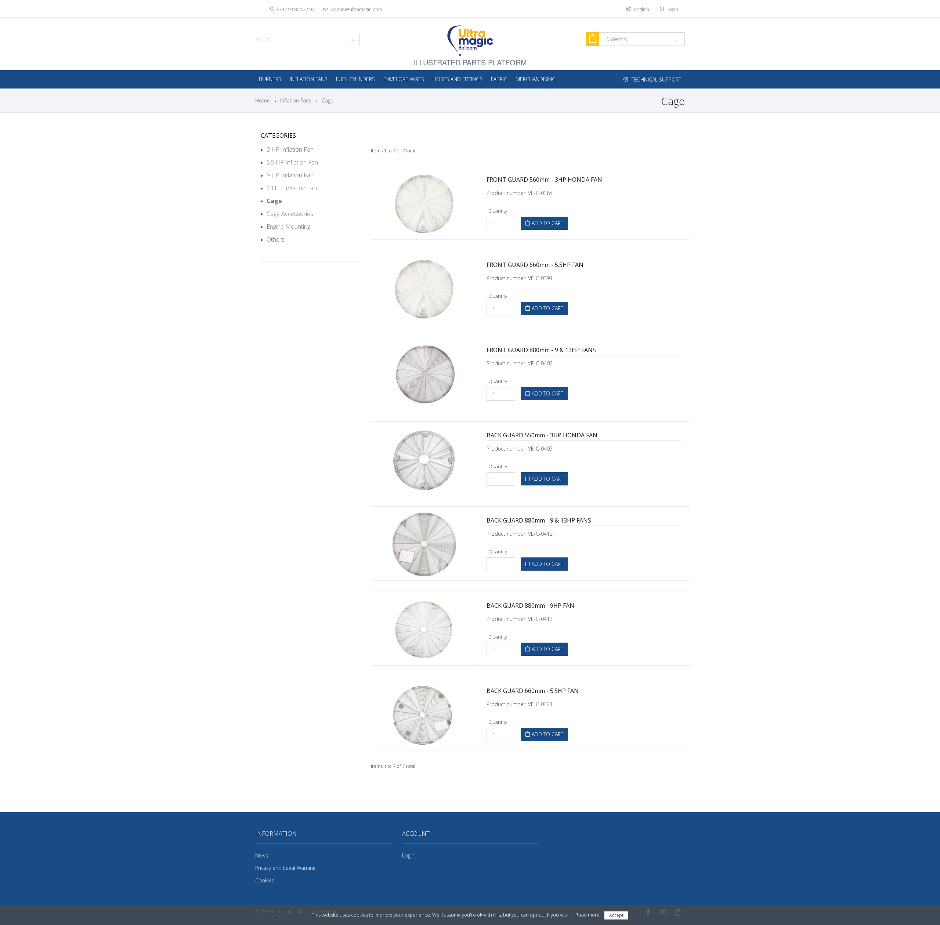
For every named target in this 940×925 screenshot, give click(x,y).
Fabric (499, 79)
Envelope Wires (403, 79)
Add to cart (546, 223)
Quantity (497, 210)
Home (262, 100)
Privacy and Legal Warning (285, 867)
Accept (616, 915)
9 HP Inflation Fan (290, 175)
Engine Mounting (288, 227)
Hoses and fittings (457, 79)
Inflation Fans (309, 79)
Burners (270, 79)
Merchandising (536, 79)
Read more (587, 914)
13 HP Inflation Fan (292, 188)
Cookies (264, 880)
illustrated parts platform (470, 58)
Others (276, 239)
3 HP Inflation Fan (290, 149)
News (261, 855)
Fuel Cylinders (355, 79)
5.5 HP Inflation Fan (292, 162)
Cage (327, 100)
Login (408, 855)
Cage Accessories (290, 214)
